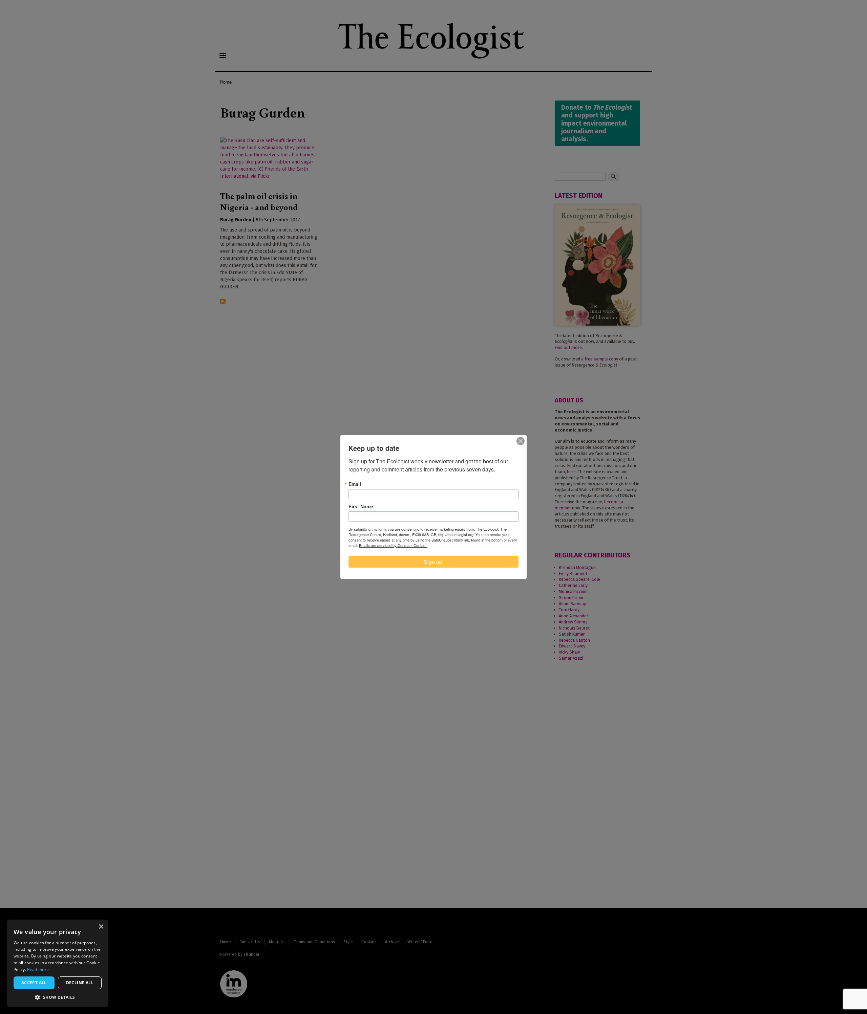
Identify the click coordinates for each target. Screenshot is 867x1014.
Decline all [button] (79, 983)
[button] (58, 997)
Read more (38, 969)
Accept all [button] (34, 983)
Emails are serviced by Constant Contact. (393, 545)
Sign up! (434, 562)
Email (354, 484)
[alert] (57, 963)
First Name (360, 506)
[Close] (520, 441)
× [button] (100, 926)
